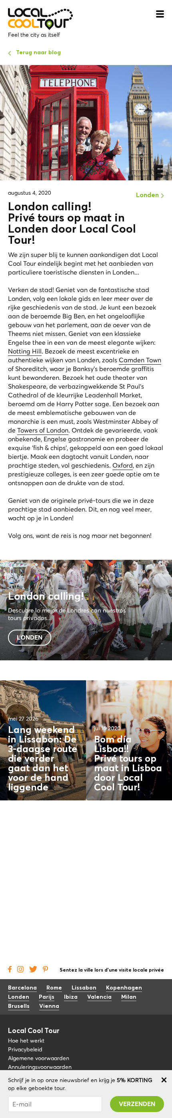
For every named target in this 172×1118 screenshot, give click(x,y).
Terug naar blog (38, 52)
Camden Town (140, 360)
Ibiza (71, 997)
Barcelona (22, 988)
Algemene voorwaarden (38, 1058)
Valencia (99, 997)
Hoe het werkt (26, 1040)
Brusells (19, 1006)
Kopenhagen (124, 988)
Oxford (122, 465)
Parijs (46, 997)
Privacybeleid (25, 1049)
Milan (128, 997)
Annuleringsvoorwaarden (40, 1067)
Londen (147, 195)
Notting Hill (25, 351)
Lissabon (84, 988)
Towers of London (42, 430)
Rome (54, 988)
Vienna (49, 1006)
